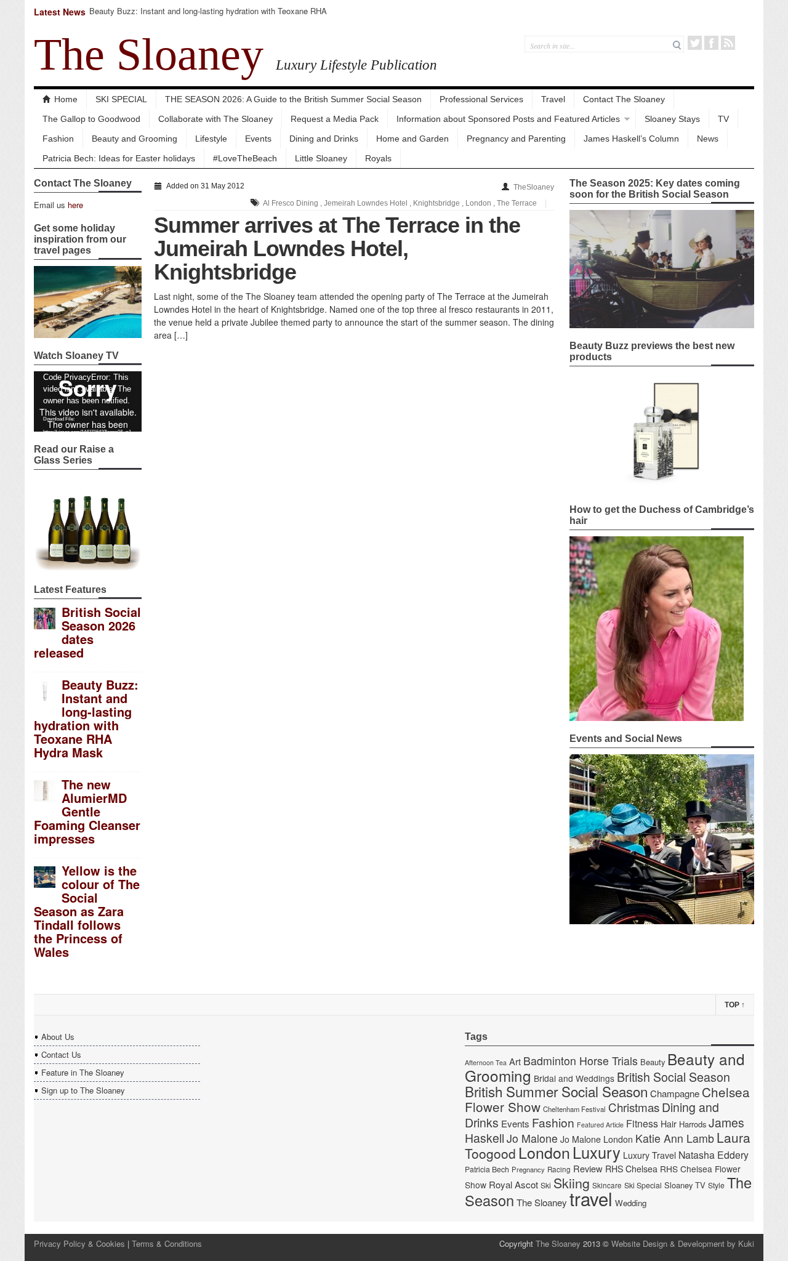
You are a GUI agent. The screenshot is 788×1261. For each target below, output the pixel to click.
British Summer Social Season (556, 1091)
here (75, 205)
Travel (553, 99)
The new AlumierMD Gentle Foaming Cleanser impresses (87, 811)
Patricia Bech (487, 1169)
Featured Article (600, 1124)
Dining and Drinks (323, 138)
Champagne (674, 1093)
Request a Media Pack (335, 119)
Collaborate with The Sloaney (215, 119)
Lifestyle (211, 138)
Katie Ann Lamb (674, 1138)
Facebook (711, 43)
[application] (88, 401)
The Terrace (517, 203)
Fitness (642, 1123)
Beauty (652, 1062)
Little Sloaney (321, 158)
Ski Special (643, 1185)
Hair (669, 1124)
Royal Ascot (513, 1184)
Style (716, 1185)
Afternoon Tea (486, 1062)
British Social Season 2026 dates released (87, 632)
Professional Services (481, 99)
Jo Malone (532, 1138)
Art (515, 1061)
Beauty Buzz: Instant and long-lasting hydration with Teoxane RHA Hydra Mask (208, 16)
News (707, 138)
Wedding (630, 1203)
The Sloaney (148, 54)
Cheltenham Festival (574, 1109)
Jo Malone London (596, 1139)
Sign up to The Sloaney (83, 1090)
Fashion (58, 138)
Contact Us (61, 1054)
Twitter (695, 43)
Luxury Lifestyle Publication (356, 64)
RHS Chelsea (631, 1168)
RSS (728, 43)
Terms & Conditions (167, 1243)
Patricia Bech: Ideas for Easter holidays (118, 158)
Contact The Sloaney (624, 99)
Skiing (571, 1182)
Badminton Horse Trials (580, 1060)
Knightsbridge (436, 203)
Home (66, 99)
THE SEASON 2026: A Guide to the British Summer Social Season (293, 99)
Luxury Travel (649, 1155)
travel (591, 1198)
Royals (378, 158)
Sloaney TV (685, 1185)
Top (735, 1005)
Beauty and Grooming (134, 138)
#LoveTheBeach (245, 158)
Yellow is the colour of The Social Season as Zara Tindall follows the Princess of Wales (87, 911)
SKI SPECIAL (121, 99)
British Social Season (673, 1077)
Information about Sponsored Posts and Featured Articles (508, 119)
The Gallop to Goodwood (91, 119)
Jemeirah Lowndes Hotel (366, 203)
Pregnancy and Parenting (516, 138)
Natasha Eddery (713, 1155)
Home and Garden (412, 138)
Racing (559, 1169)
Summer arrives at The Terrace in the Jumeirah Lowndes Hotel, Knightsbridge (337, 248)
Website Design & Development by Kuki (682, 1243)
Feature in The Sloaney (82, 1072)
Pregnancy (528, 1169)
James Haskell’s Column (631, 138)
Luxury (597, 1152)
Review (588, 1168)
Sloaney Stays (672, 119)
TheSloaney (533, 187)
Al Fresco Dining (290, 203)
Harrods (692, 1124)
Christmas (633, 1106)
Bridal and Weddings (574, 1078)
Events (258, 138)
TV (723, 119)
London (478, 203)
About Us (57, 1036)
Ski (546, 1185)
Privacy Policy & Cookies (79, 1243)
